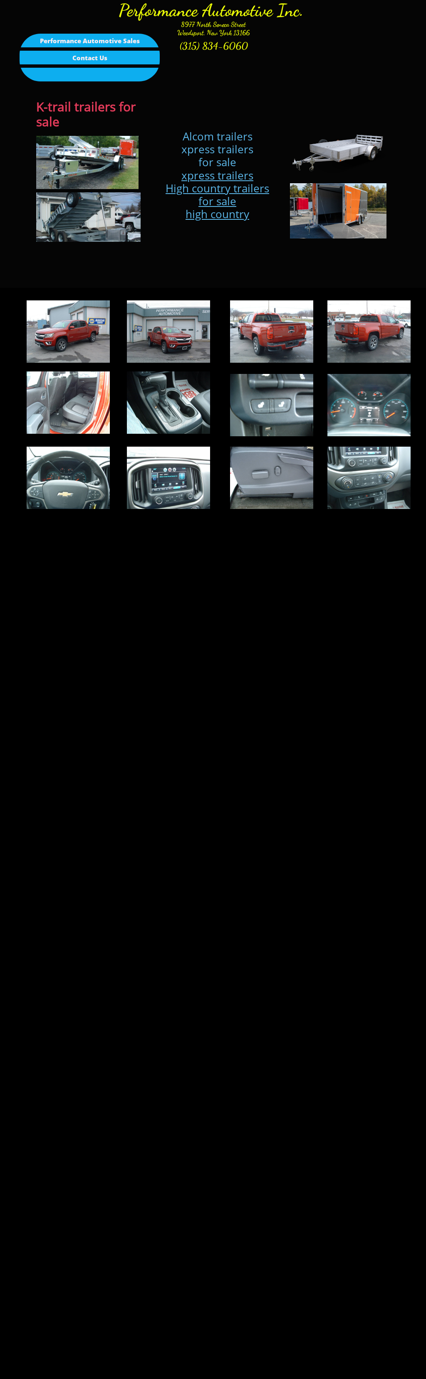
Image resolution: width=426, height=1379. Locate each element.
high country (217, 213)
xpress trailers (217, 175)
